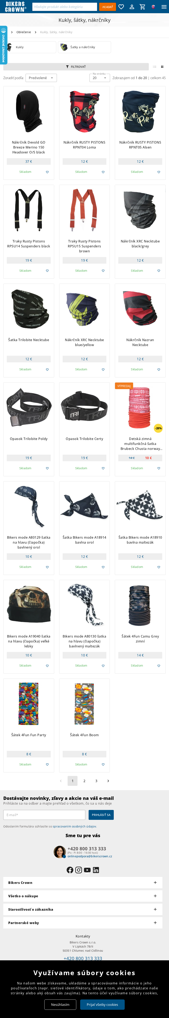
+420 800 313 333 (83, 958)
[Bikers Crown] (17, 7)
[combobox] (99, 78)
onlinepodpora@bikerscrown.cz (90, 856)
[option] (29, 47)
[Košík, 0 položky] (143, 7)
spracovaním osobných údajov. (75, 826)
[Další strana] (108, 781)
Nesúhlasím (60, 1004)
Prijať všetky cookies (102, 1004)
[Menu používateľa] (132, 7)
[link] (29, 47)
